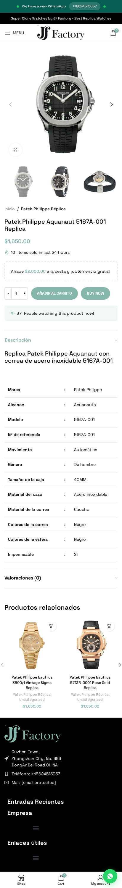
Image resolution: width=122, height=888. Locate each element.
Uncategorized (32, 699)
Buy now (95, 293)
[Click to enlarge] (15, 149)
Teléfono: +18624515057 (36, 773)
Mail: (34, 782)
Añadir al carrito (54, 293)
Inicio (9, 208)
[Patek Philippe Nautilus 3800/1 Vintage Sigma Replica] (32, 645)
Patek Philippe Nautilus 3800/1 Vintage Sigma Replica (32, 682)
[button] (10, 104)
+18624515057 (85, 6)
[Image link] (32, 733)
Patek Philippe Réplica (43, 208)
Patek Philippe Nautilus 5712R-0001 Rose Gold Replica (90, 682)
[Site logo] (61, 32)
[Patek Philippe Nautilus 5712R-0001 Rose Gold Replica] (90, 645)
